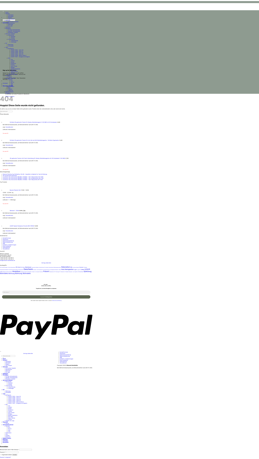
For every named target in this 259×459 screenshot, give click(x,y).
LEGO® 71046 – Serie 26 (14, 399)
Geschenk (28, 269)
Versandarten (6, 249)
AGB (4, 243)
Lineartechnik (11, 39)
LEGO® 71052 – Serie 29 (14, 396)
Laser (82, 269)
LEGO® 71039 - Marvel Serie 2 (18, 55)
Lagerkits (78, 269)
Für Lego (10, 25)
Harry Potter (14, 66)
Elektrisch (10, 90)
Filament (10, 79)
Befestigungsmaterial (57, 267)
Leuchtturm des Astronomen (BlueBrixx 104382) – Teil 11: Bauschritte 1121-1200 (23, 177)
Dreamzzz (13, 63)
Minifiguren (11, 48)
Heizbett (13, 36)
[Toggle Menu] (3, 11)
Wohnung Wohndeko (23, 273)
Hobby (60, 269)
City (12, 59)
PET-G (12, 82)
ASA (12, 83)
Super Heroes (14, 71)
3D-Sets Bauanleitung (11, 267)
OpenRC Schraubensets (14, 31)
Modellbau (8, 28)
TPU (12, 85)
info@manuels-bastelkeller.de (7, 260)
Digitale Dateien (7, 438)
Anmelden (15, 454)
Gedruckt (7, 20)
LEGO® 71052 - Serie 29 (17, 50)
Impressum (5, 239)
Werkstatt (10, 24)
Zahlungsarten (6, 247)
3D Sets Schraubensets (14, 29)
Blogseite (7, 93)
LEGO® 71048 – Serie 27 (14, 397)
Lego (6, 47)
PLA (12, 81)
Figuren (10, 77)
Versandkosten (9, 127)
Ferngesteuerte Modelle (4, 269)
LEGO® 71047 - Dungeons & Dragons (20, 56)
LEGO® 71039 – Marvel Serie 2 (16, 401)
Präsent (46, 271)
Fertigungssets (20, 269)
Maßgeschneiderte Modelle (7, 271)
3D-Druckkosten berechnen (10, 175)
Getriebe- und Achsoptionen (38, 269)
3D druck (18, 267)
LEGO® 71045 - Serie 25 (17, 54)
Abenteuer (28, 267)
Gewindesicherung (46, 269)
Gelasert (7, 13)
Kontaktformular (7, 238)
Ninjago (13, 67)
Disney (12, 62)
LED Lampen (11, 19)
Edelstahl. (81, 267)
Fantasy (85, 267)
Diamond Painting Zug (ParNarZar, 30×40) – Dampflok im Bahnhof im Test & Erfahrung (25, 174)
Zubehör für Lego (12, 74)
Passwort (3, 452)
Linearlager (13, 42)
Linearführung (14, 40)
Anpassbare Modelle (35, 267)
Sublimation (11, 86)
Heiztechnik (11, 35)
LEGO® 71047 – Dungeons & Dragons (17, 403)
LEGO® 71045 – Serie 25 (14, 400)
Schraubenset (80, 271)
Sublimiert (8, 27)
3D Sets (23, 267)
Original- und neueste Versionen (37, 271)
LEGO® (87, 269)
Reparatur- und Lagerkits (73, 271)
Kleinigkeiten (69, 269)
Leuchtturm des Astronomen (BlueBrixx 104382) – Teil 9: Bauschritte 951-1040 (23, 179)
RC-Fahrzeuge (56, 271)
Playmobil (7, 75)
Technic (13, 73)
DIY (6, 43)
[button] (6, 22)
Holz (62, 269)
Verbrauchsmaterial (10, 78)
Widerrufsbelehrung (8, 242)
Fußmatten (10, 15)
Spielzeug (87, 271)
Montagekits (29, 271)
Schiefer (7, 435)
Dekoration (65, 267)
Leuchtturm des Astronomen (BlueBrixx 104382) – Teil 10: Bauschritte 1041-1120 (23, 178)
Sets (9, 58)
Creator (13, 60)
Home (6, 12)
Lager (75, 269)
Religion (10, 17)
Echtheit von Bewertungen (9, 244)
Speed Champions (15, 69)
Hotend (13, 38)
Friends (13, 64)
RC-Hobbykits (61, 271)
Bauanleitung (51, 267)
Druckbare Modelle (76, 267)
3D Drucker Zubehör (13, 21)
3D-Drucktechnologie (3, 267)
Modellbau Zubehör (13, 32)
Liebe (1, 271)
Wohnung (11, 273)
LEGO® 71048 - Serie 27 (17, 51)
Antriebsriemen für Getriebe (43, 267)
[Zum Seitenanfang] (0, 351)
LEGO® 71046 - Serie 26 (17, 52)
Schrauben (10, 46)
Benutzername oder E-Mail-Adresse (9, 449)
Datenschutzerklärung (8, 240)
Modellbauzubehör (24, 271)
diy (71, 267)
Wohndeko (10, 16)
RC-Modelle (67, 271)
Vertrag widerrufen (46, 263)
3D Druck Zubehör (10, 33)
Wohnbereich (11, 23)
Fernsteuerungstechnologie (13, 269)
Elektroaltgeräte (7, 246)
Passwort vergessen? (5, 457)
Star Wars (13, 70)
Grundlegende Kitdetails (54, 269)
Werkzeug (10, 44)
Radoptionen (52, 271)
